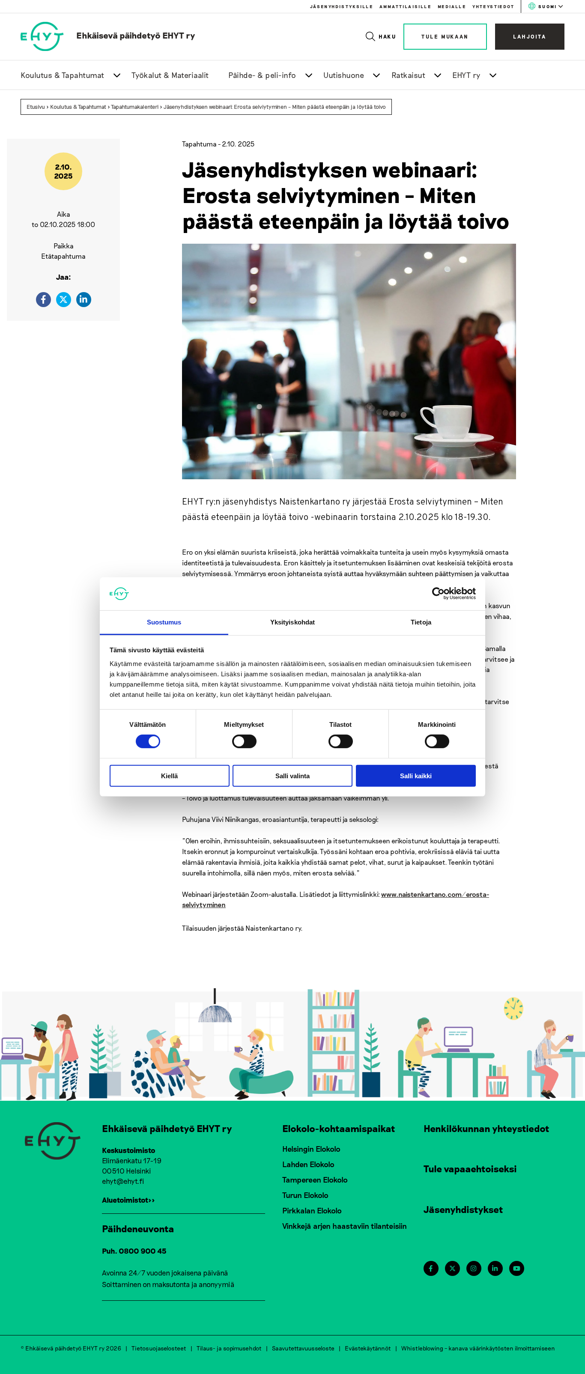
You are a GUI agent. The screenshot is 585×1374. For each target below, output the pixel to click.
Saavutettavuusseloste (303, 1348)
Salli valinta (292, 775)
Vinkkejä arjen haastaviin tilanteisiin (344, 1226)
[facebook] (43, 299)
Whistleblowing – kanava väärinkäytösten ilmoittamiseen (478, 1348)
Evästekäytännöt (368, 1348)
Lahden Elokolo (308, 1164)
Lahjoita (529, 36)
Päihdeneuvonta (138, 1228)
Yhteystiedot (493, 6)
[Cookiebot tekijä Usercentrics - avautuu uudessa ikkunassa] (438, 593)
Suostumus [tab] (164, 622)
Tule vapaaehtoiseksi (470, 1168)
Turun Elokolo (305, 1195)
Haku (388, 36)
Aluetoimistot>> (128, 1199)
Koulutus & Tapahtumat (62, 75)
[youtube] (516, 1268)
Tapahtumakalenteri (134, 106)
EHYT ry (466, 75)
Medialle (452, 6)
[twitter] (63, 299)
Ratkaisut (408, 75)
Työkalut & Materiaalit (170, 75)
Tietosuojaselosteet (158, 1348)
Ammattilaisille (405, 6)
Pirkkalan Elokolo (312, 1210)
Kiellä (169, 775)
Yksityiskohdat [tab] (292, 622)
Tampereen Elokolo (315, 1179)
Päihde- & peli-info (262, 75)
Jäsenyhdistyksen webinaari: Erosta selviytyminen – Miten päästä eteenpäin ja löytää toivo (275, 106)
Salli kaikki (416, 775)
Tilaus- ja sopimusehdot (229, 1348)
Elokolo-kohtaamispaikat (338, 1128)
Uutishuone (343, 75)
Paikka (64, 246)
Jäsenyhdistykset (463, 1209)
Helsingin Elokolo (311, 1148)
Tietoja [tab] (421, 622)
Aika (63, 214)
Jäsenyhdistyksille (341, 6)
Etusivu (36, 106)
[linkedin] (83, 299)
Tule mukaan (445, 36)
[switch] (244, 741)
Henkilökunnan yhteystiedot (486, 1128)
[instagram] (473, 1268)
